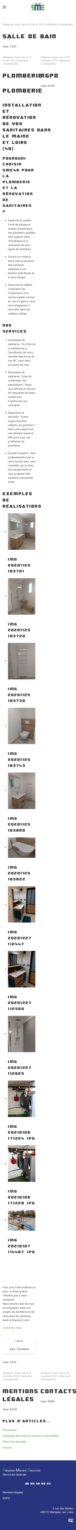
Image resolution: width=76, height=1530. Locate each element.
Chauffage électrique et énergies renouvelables (31, 1435)
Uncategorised (65, 24)
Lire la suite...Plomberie (19, 1345)
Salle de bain (30, 36)
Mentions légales (13, 1492)
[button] (4, 7)
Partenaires (10, 1430)
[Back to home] (38, 7)
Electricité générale (14, 1441)
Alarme (7, 1447)
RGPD (50, 76)
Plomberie (23, 76)
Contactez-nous (12, 1327)
